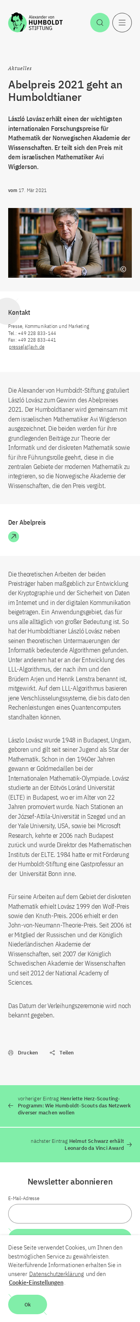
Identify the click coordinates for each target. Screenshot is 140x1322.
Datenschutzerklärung (56, 1274)
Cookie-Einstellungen (36, 1282)
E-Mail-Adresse (23, 1198)
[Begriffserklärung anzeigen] (123, 269)
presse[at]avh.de (26, 347)
